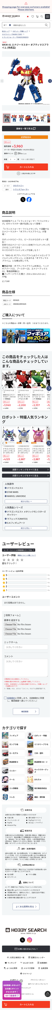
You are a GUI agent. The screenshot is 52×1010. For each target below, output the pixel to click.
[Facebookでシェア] (29, 199)
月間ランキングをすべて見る (25, 475)
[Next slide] (50, 81)
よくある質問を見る (25, 906)
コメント (8, 656)
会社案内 (13, 980)
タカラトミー (18, 185)
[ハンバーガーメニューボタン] (47, 16)
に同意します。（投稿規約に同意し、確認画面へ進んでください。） (25, 699)
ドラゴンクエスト (15, 487)
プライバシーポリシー (38, 980)
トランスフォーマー (21, 189)
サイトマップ (26, 988)
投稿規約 (11, 697)
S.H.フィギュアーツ (16, 522)
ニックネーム (11, 642)
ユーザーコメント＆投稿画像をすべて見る (18, 550)
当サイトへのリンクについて (38, 984)
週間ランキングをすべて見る (25, 469)
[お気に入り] (32, 16)
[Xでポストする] (22, 199)
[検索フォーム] (42, 16)
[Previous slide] (2, 81)
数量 (5, 159)
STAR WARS (12, 491)
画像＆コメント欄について (27, 555)
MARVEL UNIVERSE (16, 496)
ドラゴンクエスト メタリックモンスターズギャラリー (26, 513)
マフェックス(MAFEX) (17, 518)
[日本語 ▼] (27, 16)
